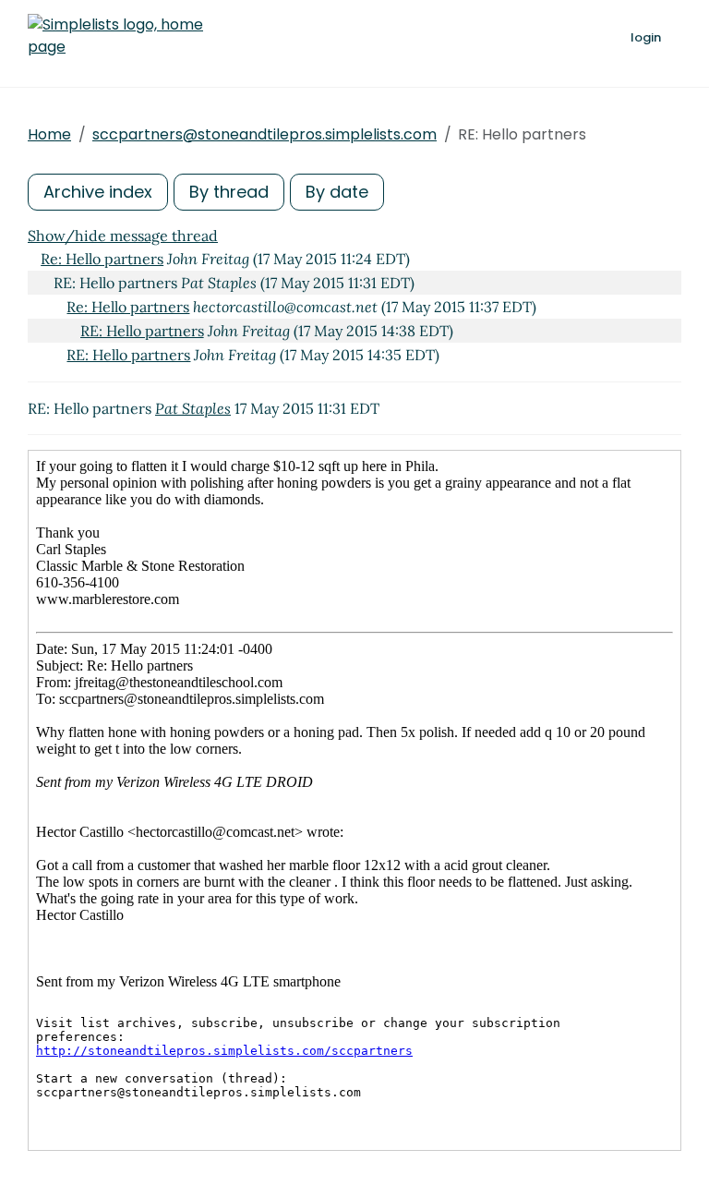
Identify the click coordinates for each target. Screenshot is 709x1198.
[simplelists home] (115, 36)
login (646, 37)
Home (49, 134)
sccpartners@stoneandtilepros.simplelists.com (264, 134)
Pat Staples (193, 408)
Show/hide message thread (123, 235)
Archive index (97, 191)
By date (337, 191)
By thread (229, 191)
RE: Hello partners (142, 330)
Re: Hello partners (102, 258)
